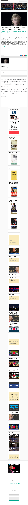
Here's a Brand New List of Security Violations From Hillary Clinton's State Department (5, 65)
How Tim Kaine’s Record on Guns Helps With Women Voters (13, 448)
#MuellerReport (11, 394)
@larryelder (10, 341)
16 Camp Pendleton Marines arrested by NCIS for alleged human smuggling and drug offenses (14, 484)
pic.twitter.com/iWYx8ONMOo (13, 456)
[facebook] (18, 504)
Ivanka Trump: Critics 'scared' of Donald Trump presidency (13, 444)
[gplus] (19, 504)
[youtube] (25, 504)
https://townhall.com (6, 46)
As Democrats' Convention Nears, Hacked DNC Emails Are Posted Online (13, 440)
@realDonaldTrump (12, 396)
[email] (24, 504)
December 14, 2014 (15, 343)
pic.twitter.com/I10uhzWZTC (14, 280)
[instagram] (21, 504)
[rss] (22, 504)
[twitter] (17, 504)
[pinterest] (26, 504)
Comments (7, 32)
